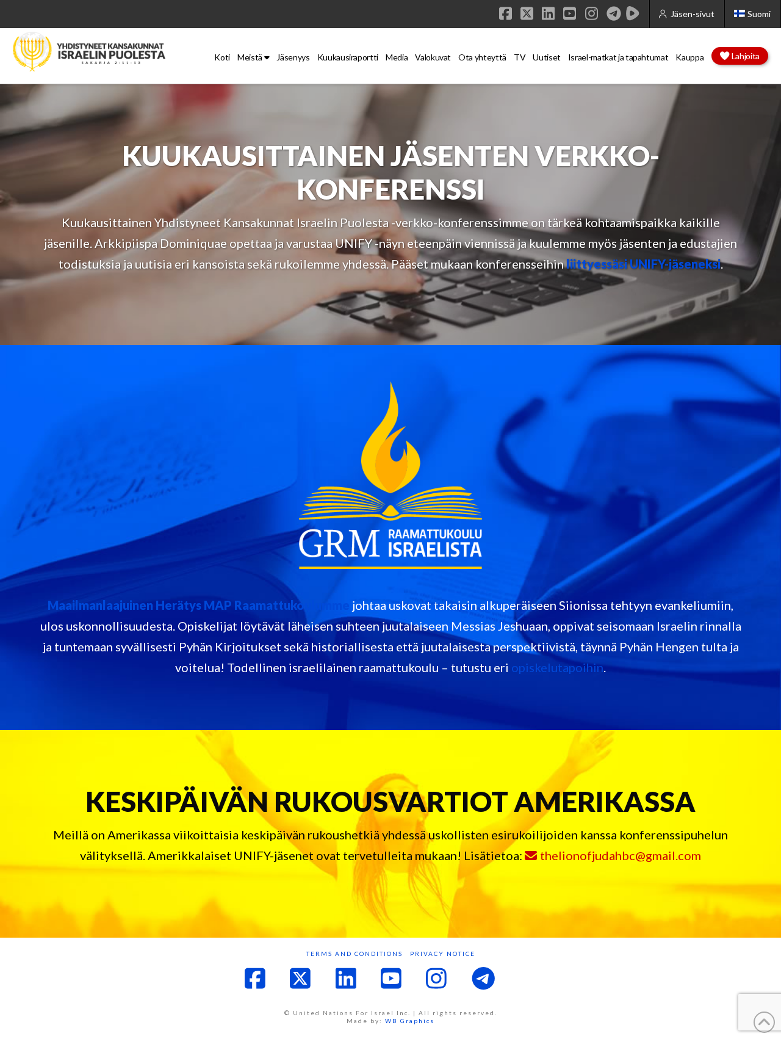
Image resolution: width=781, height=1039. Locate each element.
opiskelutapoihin (557, 667)
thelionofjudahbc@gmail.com (620, 855)
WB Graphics (409, 1020)
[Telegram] (613, 13)
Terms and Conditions (354, 953)
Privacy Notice (442, 953)
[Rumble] (632, 13)
